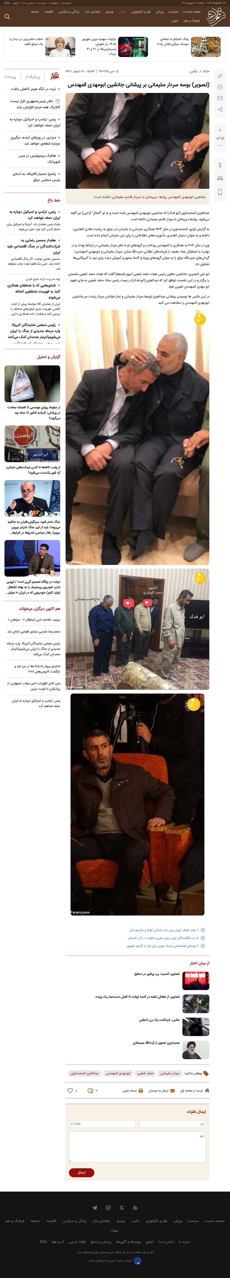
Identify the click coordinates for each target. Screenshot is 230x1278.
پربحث (10, 77)
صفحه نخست (192, 12)
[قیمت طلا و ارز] (220, 166)
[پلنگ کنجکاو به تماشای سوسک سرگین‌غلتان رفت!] (206, 47)
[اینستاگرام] (108, 1207)
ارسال (81, 1172)
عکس (123, 12)
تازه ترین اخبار (55, 76)
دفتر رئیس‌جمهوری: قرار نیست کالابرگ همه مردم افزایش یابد (35, 104)
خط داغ (54, 201)
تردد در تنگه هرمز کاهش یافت (33, 89)
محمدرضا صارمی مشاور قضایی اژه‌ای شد (33, 632)
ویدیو (110, 12)
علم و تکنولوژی (141, 12)
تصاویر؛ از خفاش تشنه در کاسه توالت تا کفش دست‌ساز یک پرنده (137, 997)
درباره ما (42, 3)
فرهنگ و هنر (192, 21)
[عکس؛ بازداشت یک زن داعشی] (195, 1027)
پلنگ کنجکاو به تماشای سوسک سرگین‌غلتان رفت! (173, 42)
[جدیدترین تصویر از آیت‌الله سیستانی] (195, 1050)
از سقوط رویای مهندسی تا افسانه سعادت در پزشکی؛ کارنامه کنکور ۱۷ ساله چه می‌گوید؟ (33, 413)
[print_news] (220, 87)
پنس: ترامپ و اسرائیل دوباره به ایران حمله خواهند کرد (35, 122)
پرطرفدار (32, 77)
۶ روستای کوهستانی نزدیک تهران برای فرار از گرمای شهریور (162, 946)
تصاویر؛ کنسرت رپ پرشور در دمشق (157, 974)
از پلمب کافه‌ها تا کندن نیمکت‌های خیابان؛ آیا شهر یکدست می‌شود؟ (33, 470)
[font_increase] (220, 130)
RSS (6, 3)
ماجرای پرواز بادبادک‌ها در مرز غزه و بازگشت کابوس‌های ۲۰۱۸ (37, 669)
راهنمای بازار (93, 12)
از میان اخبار (199, 963)
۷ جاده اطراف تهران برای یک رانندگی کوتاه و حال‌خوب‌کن (164, 930)
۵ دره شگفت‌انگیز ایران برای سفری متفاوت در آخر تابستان (163, 938)
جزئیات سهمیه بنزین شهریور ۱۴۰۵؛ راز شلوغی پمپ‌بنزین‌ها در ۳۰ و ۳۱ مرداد (99, 47)
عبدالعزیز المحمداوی (85, 1073)
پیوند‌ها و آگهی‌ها (128, 1242)
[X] (121, 1207)
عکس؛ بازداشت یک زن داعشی (159, 1020)
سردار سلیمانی (169, 1073)
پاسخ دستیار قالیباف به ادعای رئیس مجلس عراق (36, 177)
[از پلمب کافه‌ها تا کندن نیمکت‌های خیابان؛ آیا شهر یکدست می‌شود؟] (32, 444)
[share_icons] (220, 109)
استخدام (66, 3)
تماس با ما (28, 3)
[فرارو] (216, 16)
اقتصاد (49, 12)
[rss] (135, 1207)
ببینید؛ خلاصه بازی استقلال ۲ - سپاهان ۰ (34, 620)
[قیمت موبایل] (220, 193)
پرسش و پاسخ (101, 1242)
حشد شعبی (145, 1073)
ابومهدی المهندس (118, 1073)
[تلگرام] (94, 1207)
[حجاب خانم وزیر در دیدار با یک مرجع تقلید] (60, 47)
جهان (175, 21)
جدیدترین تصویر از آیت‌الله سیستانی (156, 1043)
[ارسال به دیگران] (220, 98)
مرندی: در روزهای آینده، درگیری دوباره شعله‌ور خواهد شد (35, 141)
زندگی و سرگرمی (69, 12)
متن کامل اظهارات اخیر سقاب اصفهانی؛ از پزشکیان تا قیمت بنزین (33, 686)
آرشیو (16, 3)
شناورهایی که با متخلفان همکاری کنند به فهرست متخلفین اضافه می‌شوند (33, 292)
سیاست (173, 12)
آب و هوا (58, 1242)
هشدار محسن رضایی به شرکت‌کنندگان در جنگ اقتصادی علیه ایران (33, 246)
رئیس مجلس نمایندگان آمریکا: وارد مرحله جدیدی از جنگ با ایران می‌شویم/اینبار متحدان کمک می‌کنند (34, 331)
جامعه (35, 12)
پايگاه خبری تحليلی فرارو (106, 1252)
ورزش (160, 12)
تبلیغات (54, 3)
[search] (7, 17)
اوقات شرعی (77, 1242)
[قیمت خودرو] (220, 179)
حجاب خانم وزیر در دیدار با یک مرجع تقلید (26, 42)
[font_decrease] (220, 145)
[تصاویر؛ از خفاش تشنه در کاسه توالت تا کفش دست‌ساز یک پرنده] (195, 1004)
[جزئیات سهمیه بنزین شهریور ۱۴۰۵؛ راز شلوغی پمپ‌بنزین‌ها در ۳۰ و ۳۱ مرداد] (133, 47)
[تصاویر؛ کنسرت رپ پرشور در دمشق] (195, 981)
